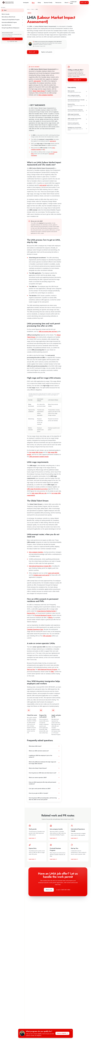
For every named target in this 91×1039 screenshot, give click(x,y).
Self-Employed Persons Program (47, 669)
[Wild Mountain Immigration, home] (8, 2)
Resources (58, 2)
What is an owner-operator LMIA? (38, 777)
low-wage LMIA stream (36, 452)
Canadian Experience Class (35, 629)
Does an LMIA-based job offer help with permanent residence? (42, 783)
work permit (37, 81)
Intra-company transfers (36, 552)
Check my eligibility (61, 1033)
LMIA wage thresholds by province (37, 489)
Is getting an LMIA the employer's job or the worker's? (40, 756)
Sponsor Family (48, 2)
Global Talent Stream (38, 91)
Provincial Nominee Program (43, 615)
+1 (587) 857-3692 (73, 2)
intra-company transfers (46, 95)
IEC (44, 149)
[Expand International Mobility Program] (23, 22)
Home (28, 9)
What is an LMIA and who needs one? (39, 751)
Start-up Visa (31, 669)
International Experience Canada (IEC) (40, 566)
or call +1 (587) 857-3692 (63, 889)
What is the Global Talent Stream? (38, 768)
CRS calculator (47, 636)
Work (33, 2)
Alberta (50, 617)
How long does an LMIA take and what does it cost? (42, 773)
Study (39, 2)
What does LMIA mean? (35, 746)
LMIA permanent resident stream (38, 456)
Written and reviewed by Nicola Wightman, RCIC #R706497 (48, 41)
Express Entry (31, 613)
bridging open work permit (41, 575)
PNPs (52, 671)
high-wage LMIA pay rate (39, 493)
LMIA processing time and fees (48, 331)
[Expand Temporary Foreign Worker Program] (23, 20)
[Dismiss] (71, 1031)
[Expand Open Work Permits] (23, 25)
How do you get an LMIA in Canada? (38, 793)
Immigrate (26, 2)
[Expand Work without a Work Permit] (23, 17)
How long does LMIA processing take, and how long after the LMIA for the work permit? (43, 798)
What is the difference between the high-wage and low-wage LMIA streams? (42, 762)
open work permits (53, 573)
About (66, 2)
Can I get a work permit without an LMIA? (40, 788)
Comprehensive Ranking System (46, 611)
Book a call (12, 38)
